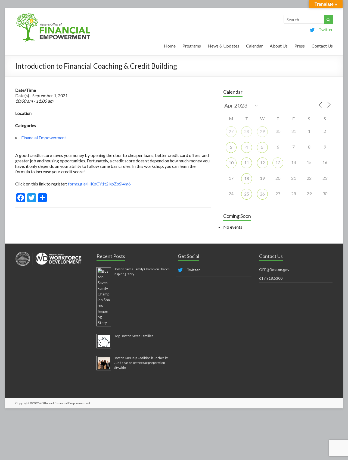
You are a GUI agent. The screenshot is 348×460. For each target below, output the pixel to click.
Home (170, 45)
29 (262, 131)
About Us (279, 45)
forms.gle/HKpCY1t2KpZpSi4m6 (99, 183)
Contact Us (322, 45)
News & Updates (223, 45)
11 (246, 162)
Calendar (254, 45)
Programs (191, 45)
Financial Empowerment (43, 137)
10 (231, 162)
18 (246, 178)
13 (277, 162)
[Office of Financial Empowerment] (53, 14)
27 (231, 131)
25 (246, 193)
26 (262, 193)
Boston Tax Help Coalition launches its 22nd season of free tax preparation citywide (141, 363)
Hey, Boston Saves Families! (134, 336)
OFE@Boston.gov (274, 269)
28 (246, 131)
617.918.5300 (270, 278)
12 (262, 162)
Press (299, 45)
